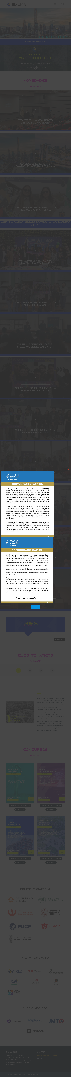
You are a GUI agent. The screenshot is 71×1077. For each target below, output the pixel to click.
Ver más (35, 607)
